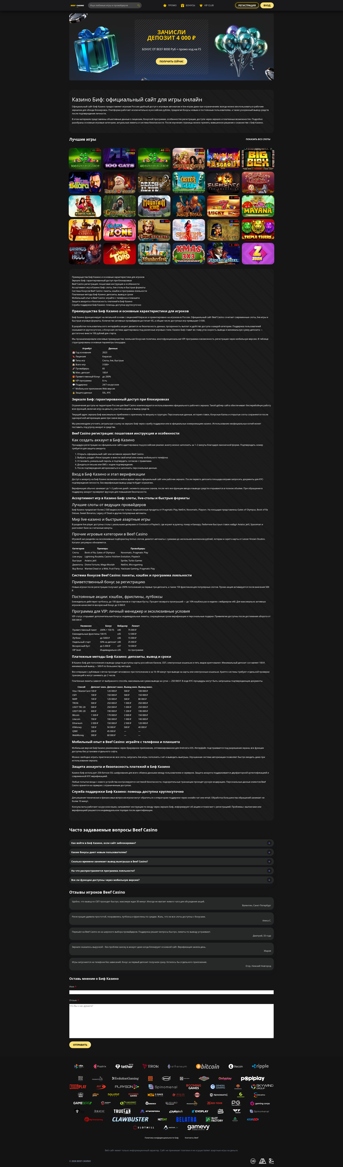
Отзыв (73, 1000)
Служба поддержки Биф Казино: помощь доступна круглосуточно (106, 304)
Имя (71, 986)
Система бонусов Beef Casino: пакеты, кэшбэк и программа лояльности (109, 290)
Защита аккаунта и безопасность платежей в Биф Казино (102, 301)
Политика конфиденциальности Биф (161, 1137)
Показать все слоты (258, 139)
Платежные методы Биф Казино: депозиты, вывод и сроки (102, 294)
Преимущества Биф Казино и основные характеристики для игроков (108, 277)
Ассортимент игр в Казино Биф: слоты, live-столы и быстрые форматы (108, 287)
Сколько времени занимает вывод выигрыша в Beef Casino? (109, 861)
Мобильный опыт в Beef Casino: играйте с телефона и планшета (106, 297)
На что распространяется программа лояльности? (103, 870)
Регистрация (247, 5)
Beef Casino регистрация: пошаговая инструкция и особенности (105, 284)
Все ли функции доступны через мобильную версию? (105, 880)
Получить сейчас (171, 61)
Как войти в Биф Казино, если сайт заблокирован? (103, 843)
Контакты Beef (191, 1137)
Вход (267, 5)
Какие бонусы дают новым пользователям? (99, 852)
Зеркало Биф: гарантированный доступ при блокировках (102, 280)
